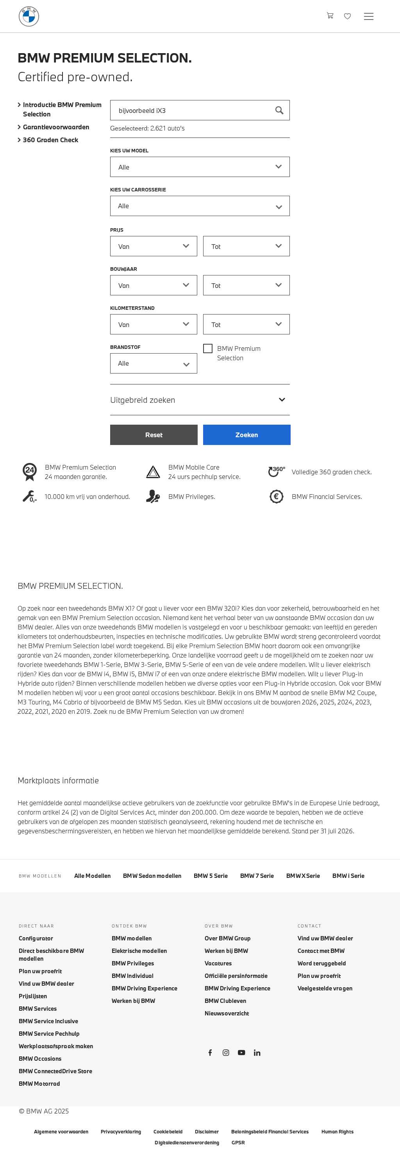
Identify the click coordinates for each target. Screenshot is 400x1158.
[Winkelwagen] (330, 16)
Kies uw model (129, 150)
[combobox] (200, 110)
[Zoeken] (280, 110)
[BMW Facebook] (210, 1054)
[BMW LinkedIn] (257, 1054)
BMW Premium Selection (239, 353)
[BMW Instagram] (225, 1054)
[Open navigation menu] (369, 16)
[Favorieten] (348, 16)
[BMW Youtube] (241, 1054)
